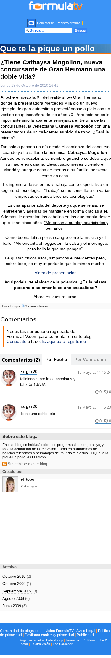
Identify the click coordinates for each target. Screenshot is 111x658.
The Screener (63, 644)
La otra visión (40, 644)
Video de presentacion (56, 272)
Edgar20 (28, 371)
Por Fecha (56, 359)
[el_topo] (10, 490)
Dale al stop (54, 640)
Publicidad (85, 635)
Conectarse (45, 23)
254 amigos (29, 486)
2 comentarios (36, 306)
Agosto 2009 (16, 598)
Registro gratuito (68, 23)
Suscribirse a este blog (27, 464)
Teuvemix (73, 640)
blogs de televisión (40, 631)
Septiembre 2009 (19, 591)
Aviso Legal (85, 631)
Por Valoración (90, 359)
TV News (89, 640)
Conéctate (16, 341)
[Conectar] (31, 23)
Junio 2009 (14, 606)
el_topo (14, 306)
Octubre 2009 (16, 584)
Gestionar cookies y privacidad (49, 635)
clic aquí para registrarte (62, 341)
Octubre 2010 (16, 576)
